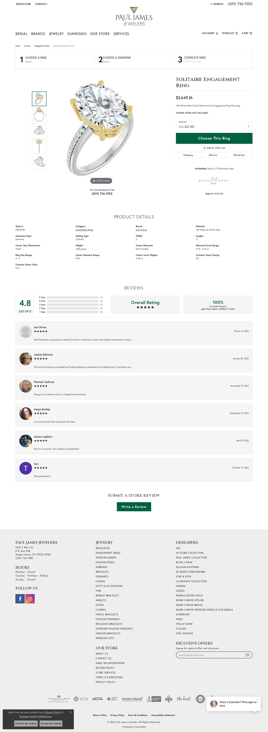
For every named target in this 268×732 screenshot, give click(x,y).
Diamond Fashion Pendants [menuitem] (114, 628)
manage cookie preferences (35, 716)
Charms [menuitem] (101, 609)
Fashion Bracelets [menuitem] (108, 633)
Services (121, 33)
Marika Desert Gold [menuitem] (189, 595)
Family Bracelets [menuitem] (107, 614)
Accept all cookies (51, 723)
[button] (23, 4)
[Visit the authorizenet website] (200, 699)
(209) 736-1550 (102, 193)
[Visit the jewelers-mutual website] (132, 699)
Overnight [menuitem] (183, 614)
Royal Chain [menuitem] (184, 562)
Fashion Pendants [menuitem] (108, 619)
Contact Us (104, 658)
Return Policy (105, 667)
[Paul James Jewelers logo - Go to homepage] (134, 16)
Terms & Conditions (109, 677)
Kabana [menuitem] (181, 586)
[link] (40, 4)
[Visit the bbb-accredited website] (154, 699)
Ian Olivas (40, 327)
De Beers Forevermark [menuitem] (190, 571)
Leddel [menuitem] (180, 590)
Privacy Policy (106, 682)
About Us (102, 653)
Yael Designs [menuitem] (184, 633)
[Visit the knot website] (183, 699)
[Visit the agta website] (97, 699)
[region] (101, 130)
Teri (36, 464)
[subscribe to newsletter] (247, 655)
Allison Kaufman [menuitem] (187, 567)
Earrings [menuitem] (101, 567)
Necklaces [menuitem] (103, 548)
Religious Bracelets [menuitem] (109, 624)
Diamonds (76, 33)
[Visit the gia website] (81, 699)
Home (17, 46)
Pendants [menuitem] (102, 576)
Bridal (21, 33)
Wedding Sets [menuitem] (105, 638)
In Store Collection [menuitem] (189, 552)
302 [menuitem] (178, 548)
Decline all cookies (26, 723)
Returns (213, 155)
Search (28, 61)
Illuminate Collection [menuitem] (191, 581)
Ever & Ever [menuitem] (183, 576)
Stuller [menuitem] (181, 628)
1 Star (42, 312)
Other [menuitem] (100, 605)
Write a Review (133, 507)
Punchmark (140, 727)
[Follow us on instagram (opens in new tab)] (30, 598)
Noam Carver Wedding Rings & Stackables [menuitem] (204, 609)
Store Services (106, 672)
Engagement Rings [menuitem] (108, 552)
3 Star (42, 304)
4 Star (42, 301)
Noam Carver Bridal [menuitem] (189, 605)
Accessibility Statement (163, 715)
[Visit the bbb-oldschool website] (168, 699)
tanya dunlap (42, 409)
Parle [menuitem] (179, 619)
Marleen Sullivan (44, 382)
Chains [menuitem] (100, 581)
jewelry (27, 46)
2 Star (42, 308)
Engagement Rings (41, 46)
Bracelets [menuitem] (102, 571)
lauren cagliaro (43, 436)
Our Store (100, 33)
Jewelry (56, 33)
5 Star (42, 297)
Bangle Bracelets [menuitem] (107, 595)
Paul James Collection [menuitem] (191, 557)
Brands (38, 33)
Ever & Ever (141, 229)
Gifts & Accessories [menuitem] (109, 586)
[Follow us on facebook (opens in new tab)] (20, 598)
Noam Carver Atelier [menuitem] (190, 600)
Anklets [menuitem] (101, 600)
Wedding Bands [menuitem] (106, 557)
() (101, 297)
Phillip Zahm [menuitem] (184, 624)
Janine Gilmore (43, 354)
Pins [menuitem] (98, 590)
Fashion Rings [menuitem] (105, 562)
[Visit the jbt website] (112, 699)
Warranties (239, 155)
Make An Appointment (110, 663)
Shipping (188, 155)
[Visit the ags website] (59, 699)
